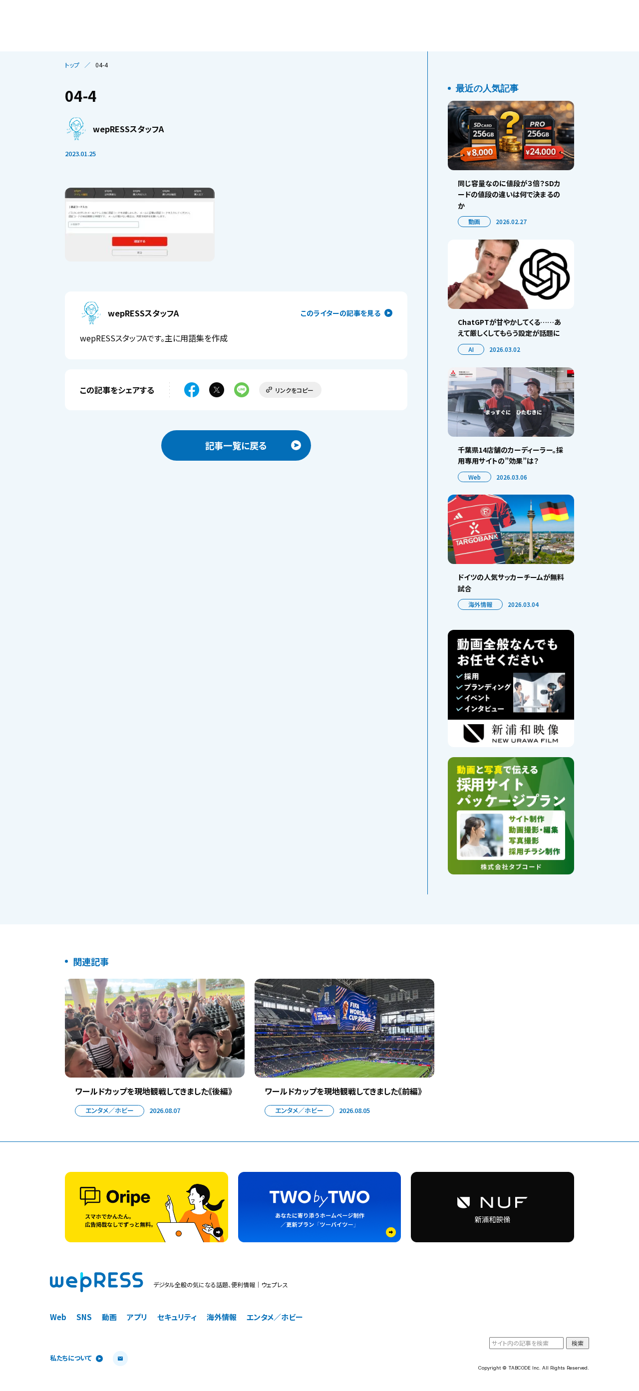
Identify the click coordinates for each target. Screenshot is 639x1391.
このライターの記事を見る (340, 313)
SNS (84, 1317)
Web (474, 477)
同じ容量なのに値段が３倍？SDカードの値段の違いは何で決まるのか (509, 194)
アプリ (137, 1317)
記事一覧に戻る (236, 445)
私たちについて (71, 1358)
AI (471, 349)
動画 (474, 221)
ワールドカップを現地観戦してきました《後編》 (153, 1091)
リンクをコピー (294, 390)
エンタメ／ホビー (109, 1110)
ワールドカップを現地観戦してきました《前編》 (343, 1091)
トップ (72, 64)
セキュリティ (177, 1317)
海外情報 (480, 604)
